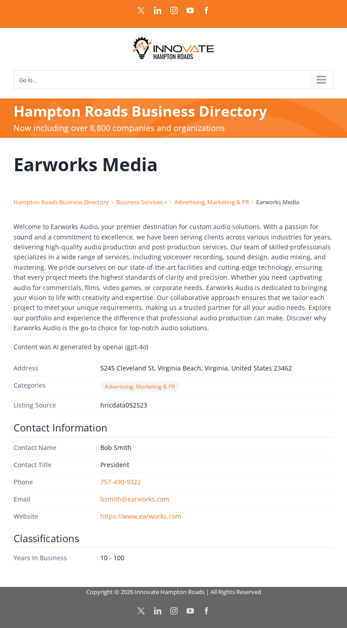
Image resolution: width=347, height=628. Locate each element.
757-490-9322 (120, 482)
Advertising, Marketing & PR (211, 202)
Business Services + (141, 202)
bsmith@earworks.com (134, 499)
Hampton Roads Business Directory (61, 202)
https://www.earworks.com (140, 516)
